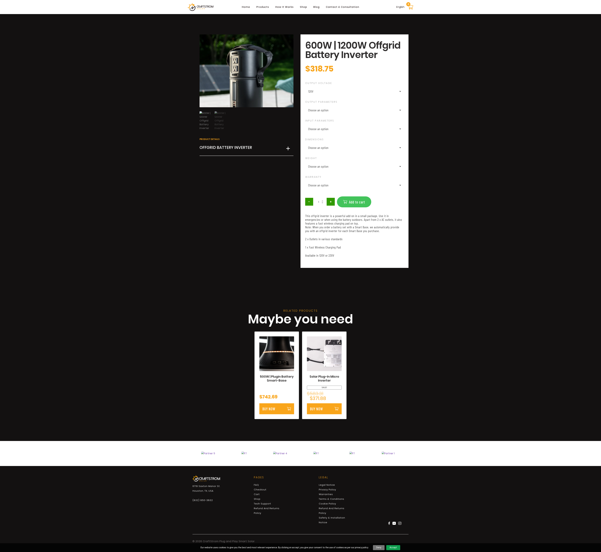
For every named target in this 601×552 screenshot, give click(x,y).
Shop (303, 7)
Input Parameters (319, 120)
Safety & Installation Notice (332, 520)
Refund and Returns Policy (266, 511)
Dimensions (314, 139)
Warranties (326, 494)
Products (262, 7)
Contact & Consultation (342, 7)
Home (246, 7)
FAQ (256, 484)
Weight (311, 158)
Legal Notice (327, 484)
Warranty (313, 177)
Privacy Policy (327, 489)
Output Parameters (321, 102)
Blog (316, 7)
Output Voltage (318, 83)
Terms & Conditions (331, 499)
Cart (257, 494)
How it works (284, 7)
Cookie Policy (327, 503)
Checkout (260, 489)
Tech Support (262, 503)
